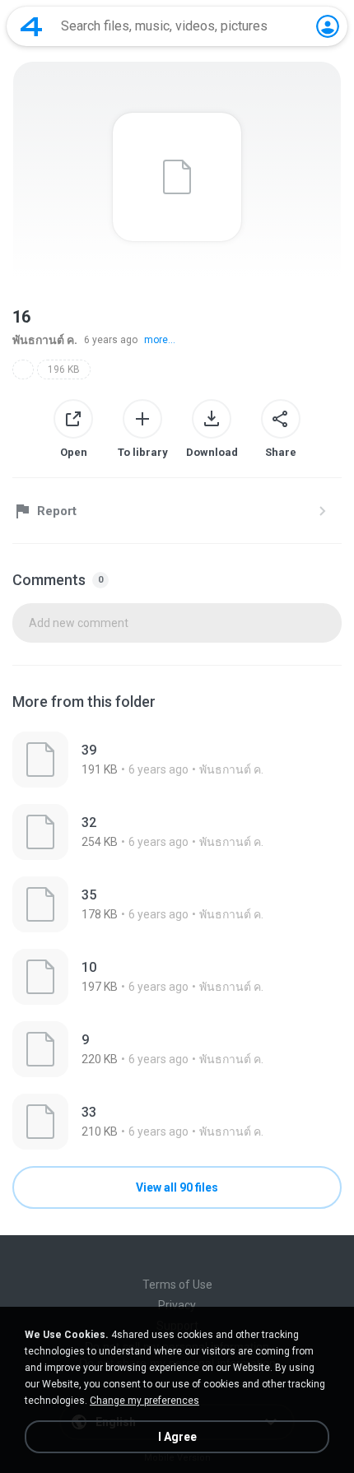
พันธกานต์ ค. (44, 339)
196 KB (64, 369)
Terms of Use (177, 1284)
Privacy (177, 1305)
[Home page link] (31, 26)
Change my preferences (144, 1400)
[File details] (177, 760)
